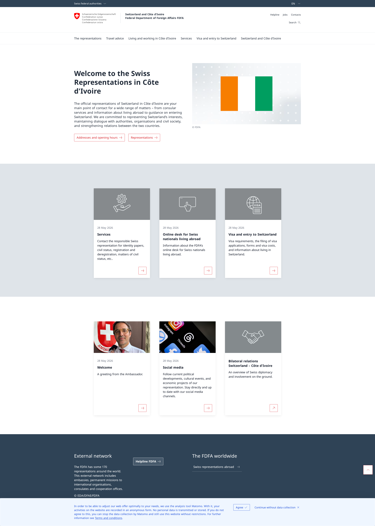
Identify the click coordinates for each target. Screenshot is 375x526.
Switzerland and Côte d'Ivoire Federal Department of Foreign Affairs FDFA (154, 16)
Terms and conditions (108, 518)
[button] (88, 38)
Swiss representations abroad (213, 467)
